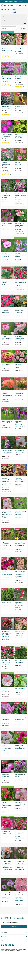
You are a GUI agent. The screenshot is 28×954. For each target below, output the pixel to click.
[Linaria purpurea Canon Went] (7, 178)
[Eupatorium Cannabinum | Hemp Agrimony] (7, 527)
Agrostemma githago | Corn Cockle (6, 776)
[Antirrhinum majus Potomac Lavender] (7, 435)
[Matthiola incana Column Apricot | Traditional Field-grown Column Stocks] (20, 556)
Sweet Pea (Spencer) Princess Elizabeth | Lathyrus (7, 394)
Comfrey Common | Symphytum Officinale (20, 512)
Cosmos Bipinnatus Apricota (18, 164)
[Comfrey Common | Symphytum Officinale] (20, 496)
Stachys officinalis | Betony (20, 775)
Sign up (14, 926)
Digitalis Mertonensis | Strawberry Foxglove (6, 165)
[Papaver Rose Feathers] (7, 823)
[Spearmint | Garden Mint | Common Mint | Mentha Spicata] (20, 119)
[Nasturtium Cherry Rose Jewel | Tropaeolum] (7, 294)
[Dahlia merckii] (7, 877)
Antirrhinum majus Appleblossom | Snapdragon (20, 393)
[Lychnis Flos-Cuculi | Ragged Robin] (7, 406)
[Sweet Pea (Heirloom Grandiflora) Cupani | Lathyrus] (20, 406)
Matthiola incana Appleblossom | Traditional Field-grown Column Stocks (7, 514)
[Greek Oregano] (7, 587)
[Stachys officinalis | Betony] (20, 759)
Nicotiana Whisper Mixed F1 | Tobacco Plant (20, 195)
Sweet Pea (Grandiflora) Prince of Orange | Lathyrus (7, 805)
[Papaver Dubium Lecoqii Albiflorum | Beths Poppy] (20, 208)
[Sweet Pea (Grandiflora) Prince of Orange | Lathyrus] (7, 794)
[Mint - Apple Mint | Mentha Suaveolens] (7, 265)
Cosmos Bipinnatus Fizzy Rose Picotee (6, 255)
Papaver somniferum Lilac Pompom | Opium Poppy (6, 748)
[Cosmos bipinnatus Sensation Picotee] (7, 556)
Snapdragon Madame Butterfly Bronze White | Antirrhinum (7, 634)
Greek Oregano (6, 602)
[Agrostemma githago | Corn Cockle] (7, 759)
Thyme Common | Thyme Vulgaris (7, 107)
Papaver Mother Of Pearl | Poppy (19, 451)
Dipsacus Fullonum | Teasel (20, 107)
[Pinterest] (13, 945)
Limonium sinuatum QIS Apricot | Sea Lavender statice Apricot (7, 481)
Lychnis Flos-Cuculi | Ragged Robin (7, 421)
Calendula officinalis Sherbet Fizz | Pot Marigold (20, 479)
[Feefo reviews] (14, 1)
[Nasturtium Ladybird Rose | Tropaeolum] (20, 294)
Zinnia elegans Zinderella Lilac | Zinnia (19, 366)
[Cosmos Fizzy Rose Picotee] (7, 238)
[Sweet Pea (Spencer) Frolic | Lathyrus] (20, 787)
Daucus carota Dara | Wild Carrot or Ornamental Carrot (20, 544)
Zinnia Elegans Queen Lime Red (6, 365)
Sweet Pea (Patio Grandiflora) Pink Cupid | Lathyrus (7, 662)
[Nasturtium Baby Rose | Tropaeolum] (20, 265)
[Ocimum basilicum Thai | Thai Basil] (20, 673)
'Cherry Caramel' (20, 632)
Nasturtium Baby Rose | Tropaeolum (20, 281)
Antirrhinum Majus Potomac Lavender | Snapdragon (7, 452)
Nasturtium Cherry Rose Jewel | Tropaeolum (7, 310)
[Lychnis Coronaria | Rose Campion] (7, 119)
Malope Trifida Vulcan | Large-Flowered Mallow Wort (20, 748)
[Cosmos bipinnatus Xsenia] (20, 816)
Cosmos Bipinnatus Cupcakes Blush (6, 690)
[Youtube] (9, 945)
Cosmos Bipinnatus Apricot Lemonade (20, 255)
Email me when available (21, 832)
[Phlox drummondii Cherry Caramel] (20, 616)
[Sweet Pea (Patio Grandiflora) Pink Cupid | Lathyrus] (7, 645)
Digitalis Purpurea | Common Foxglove (20, 78)
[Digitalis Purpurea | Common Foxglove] (20, 61)
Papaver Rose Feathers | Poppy (7, 832)
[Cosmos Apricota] (20, 147)
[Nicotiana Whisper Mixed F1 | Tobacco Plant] (20, 178)
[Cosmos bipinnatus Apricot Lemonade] (20, 245)
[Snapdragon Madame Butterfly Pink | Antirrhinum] (7, 846)
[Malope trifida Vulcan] (20, 730)
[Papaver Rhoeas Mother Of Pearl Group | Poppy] (20, 435)
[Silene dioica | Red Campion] (7, 208)
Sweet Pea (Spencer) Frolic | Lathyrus (20, 804)
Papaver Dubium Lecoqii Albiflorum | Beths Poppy (20, 225)
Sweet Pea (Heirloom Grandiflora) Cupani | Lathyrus (20, 423)
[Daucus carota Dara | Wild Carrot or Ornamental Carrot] (20, 527)
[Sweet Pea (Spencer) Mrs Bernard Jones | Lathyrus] (20, 877)
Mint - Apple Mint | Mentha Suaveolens (7, 282)
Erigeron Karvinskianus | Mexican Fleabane (7, 48)
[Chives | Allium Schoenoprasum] (7, 61)
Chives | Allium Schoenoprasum (6, 77)
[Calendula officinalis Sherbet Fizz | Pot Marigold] (20, 463)
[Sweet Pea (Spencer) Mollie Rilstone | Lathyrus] (20, 321)
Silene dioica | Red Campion (7, 224)
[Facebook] (2, 945)
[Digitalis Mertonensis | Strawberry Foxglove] (7, 147)
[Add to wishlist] (12, 44)
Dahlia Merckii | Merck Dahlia (6, 897)
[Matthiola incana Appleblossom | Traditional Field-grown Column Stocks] (7, 496)
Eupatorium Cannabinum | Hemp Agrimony (6, 543)
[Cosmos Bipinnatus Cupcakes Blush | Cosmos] (7, 680)
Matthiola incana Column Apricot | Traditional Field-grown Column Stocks (20, 575)
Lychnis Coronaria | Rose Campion (7, 135)
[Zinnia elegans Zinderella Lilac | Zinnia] (20, 349)
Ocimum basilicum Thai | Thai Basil (20, 689)
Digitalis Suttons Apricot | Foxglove (20, 47)
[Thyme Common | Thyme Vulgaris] (7, 91)
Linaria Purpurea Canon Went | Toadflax (6, 195)
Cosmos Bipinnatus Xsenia (20, 837)
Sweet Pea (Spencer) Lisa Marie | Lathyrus (19, 867)
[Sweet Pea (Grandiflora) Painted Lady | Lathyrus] (20, 587)
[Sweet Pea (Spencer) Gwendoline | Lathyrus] (7, 701)
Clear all (24, 23)
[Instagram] (6, 945)
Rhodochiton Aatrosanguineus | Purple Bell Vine (20, 717)
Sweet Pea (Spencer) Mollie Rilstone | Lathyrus (20, 338)
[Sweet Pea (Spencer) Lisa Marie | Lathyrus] (20, 846)
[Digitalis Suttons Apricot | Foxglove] (20, 32)
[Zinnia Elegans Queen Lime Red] (7, 349)
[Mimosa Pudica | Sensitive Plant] (20, 645)
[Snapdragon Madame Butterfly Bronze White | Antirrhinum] (7, 616)
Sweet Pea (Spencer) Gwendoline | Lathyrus (5, 718)
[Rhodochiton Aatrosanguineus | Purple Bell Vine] (20, 701)
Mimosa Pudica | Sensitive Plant (19, 661)
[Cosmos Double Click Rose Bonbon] (7, 321)
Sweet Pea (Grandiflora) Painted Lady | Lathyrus (19, 605)
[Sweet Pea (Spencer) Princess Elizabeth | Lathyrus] (7, 376)
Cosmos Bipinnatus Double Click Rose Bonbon (7, 338)
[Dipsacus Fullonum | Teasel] (20, 91)
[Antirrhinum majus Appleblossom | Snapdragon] (20, 376)
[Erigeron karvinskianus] (7, 39)
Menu (26, 6)
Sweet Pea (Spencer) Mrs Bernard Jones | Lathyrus (19, 899)
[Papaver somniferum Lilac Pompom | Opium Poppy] (7, 730)
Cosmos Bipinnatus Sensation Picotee (7, 573)
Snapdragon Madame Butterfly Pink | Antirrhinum (7, 867)
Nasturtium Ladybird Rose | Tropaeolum (19, 310)
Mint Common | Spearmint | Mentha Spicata (19, 136)
